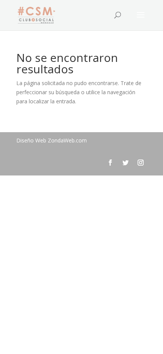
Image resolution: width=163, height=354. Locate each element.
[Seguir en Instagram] (141, 162)
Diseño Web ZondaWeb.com (51, 140)
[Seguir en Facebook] (110, 162)
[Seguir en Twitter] (125, 162)
